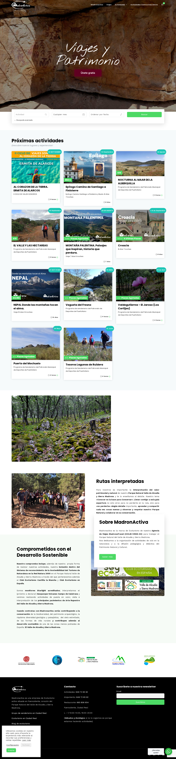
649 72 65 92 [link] (82, 692)
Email (118, 691)
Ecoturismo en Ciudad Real (24, 718)
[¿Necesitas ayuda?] (168, 751)
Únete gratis (88, 72)
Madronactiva (97, 4)
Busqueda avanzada (24, 120)
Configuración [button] (12, 745)
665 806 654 (83, 702)
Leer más (26, 740)
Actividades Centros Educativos (144, 4)
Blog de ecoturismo (21, 723)
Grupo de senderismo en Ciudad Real (29, 713)
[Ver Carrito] (162, 5)
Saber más (107, 557)
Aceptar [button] (11, 750)
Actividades (120, 4)
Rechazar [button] (26, 745)
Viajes (108, 4)
